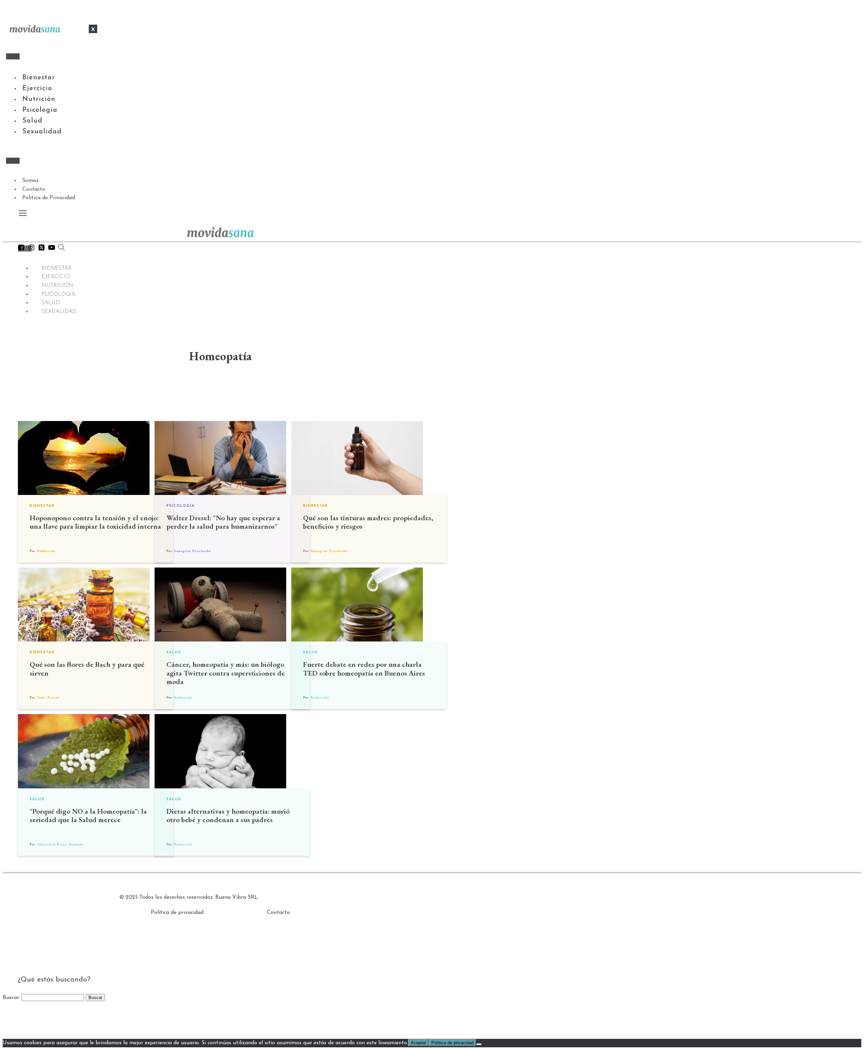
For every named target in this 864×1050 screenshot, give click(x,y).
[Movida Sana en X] (41, 249)
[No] (479, 1044)
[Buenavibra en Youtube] (51, 249)
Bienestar (38, 77)
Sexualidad (42, 131)
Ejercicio (37, 88)
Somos (30, 180)
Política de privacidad (177, 912)
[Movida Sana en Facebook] (21, 249)
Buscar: (11, 997)
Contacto (33, 189)
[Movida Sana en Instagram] (31, 249)
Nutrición (38, 99)
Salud (32, 120)
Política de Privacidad (48, 198)
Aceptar (418, 1042)
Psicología (39, 110)
